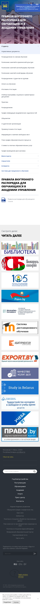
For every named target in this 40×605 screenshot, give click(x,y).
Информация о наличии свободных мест (15, 135)
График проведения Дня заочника (13, 151)
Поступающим (20, 483)
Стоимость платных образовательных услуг (16, 145)
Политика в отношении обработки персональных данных (20, 520)
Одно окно (20, 513)
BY (25, 564)
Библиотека (20, 516)
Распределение (7, 107)
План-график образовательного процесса (16, 140)
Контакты (20, 501)
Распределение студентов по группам (14, 78)
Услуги (20, 494)
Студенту (18, 33)
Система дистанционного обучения (14, 171)
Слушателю (5, 161)
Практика (4, 102)
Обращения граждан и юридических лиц (20, 510)
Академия (20, 490)
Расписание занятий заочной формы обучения (17, 68)
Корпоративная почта (20, 535)
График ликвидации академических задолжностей (19, 113)
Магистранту (6, 156)
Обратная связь (8, 457)
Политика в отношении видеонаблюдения (20, 529)
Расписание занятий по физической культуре (17, 62)
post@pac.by (21, 452)
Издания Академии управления (20, 507)
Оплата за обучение (8, 84)
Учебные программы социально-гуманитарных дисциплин (17, 96)
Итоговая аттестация (8, 89)
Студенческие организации (11, 124)
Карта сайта (20, 538)
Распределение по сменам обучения (14, 57)
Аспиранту (5, 166)
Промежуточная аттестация (11, 129)
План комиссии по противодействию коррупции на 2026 (20, 525)
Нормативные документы (10, 51)
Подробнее (7, 602)
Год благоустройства (20, 479)
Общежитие (5, 118)
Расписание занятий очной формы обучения (17, 73)
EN (20, 564)
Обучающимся (7, 33)
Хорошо (16, 602)
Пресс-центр (20, 497)
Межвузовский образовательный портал (20, 532)
